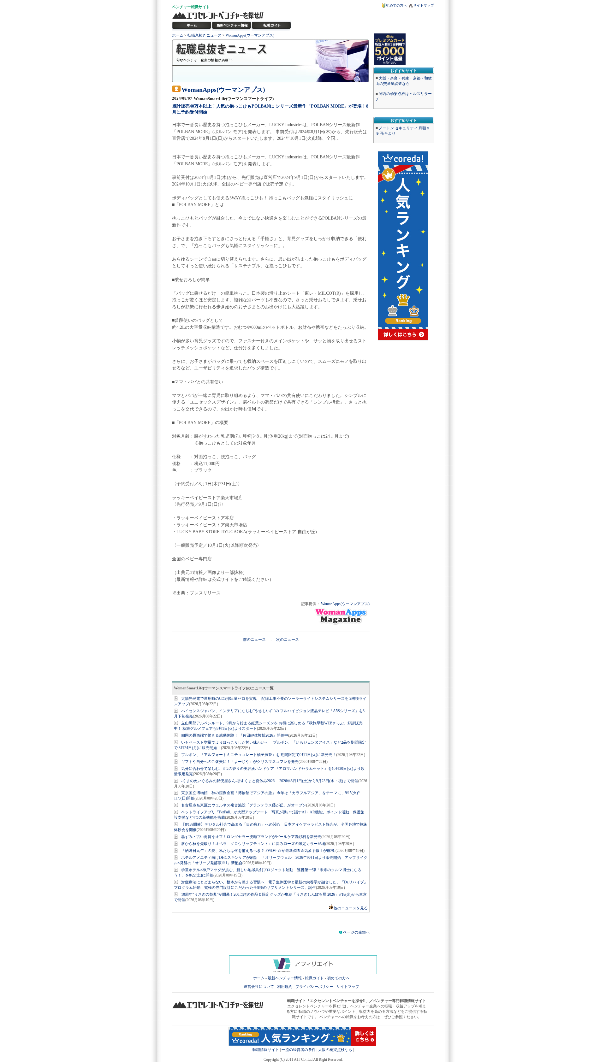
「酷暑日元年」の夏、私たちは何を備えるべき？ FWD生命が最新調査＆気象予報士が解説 (258, 850)
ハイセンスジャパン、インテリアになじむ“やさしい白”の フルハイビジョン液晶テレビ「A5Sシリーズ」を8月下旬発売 (269, 713)
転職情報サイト (265, 1049)
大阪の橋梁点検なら (335, 1049)
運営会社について (259, 986)
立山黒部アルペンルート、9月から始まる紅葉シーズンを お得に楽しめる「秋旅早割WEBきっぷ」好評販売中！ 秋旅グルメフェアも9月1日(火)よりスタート (268, 726)
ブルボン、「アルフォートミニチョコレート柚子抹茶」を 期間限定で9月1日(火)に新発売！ (258, 754)
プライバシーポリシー (314, 986)
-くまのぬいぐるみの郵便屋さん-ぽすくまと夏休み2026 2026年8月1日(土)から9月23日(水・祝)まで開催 (269, 781)
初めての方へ (396, 5)
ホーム (177, 35)
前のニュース (255, 639)
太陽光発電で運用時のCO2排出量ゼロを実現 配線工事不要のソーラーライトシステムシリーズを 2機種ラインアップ (270, 701)
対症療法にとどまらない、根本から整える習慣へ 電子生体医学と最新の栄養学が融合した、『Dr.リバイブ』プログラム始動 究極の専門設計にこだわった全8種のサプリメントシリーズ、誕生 (271, 885)
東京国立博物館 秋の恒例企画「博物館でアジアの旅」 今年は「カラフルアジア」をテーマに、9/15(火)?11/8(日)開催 (266, 795)
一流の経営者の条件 (299, 1049)
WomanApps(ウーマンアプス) (250, 35)
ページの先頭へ (356, 932)
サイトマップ (423, 5)
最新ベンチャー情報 (232, 26)
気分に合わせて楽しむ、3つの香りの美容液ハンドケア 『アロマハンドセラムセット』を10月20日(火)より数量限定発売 (269, 771)
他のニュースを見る (351, 908)
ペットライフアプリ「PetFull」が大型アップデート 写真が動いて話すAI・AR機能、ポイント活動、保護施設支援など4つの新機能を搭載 (269, 815)
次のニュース (287, 639)
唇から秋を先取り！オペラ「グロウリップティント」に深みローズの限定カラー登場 (253, 843)
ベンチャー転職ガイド (271, 26)
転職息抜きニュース (204, 35)
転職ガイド (314, 978)
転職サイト (200, 7)
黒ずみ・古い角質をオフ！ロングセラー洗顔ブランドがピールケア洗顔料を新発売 (251, 837)
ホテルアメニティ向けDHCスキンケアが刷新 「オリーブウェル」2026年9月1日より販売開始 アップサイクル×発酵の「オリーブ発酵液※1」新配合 (270, 860)
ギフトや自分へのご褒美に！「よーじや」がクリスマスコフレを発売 (240, 761)
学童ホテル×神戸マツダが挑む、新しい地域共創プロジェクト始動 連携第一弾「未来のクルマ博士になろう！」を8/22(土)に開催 (267, 872)
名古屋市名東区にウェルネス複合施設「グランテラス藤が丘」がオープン (243, 805)
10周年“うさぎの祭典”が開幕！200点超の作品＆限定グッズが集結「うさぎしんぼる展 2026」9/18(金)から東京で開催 (270, 897)
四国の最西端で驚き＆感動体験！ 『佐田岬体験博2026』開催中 (234, 735)
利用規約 (284, 986)
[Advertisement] (271, 656)
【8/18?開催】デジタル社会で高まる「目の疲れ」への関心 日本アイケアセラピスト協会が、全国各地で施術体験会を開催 (270, 827)
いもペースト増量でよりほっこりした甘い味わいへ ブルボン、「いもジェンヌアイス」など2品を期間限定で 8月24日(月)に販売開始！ (270, 745)
